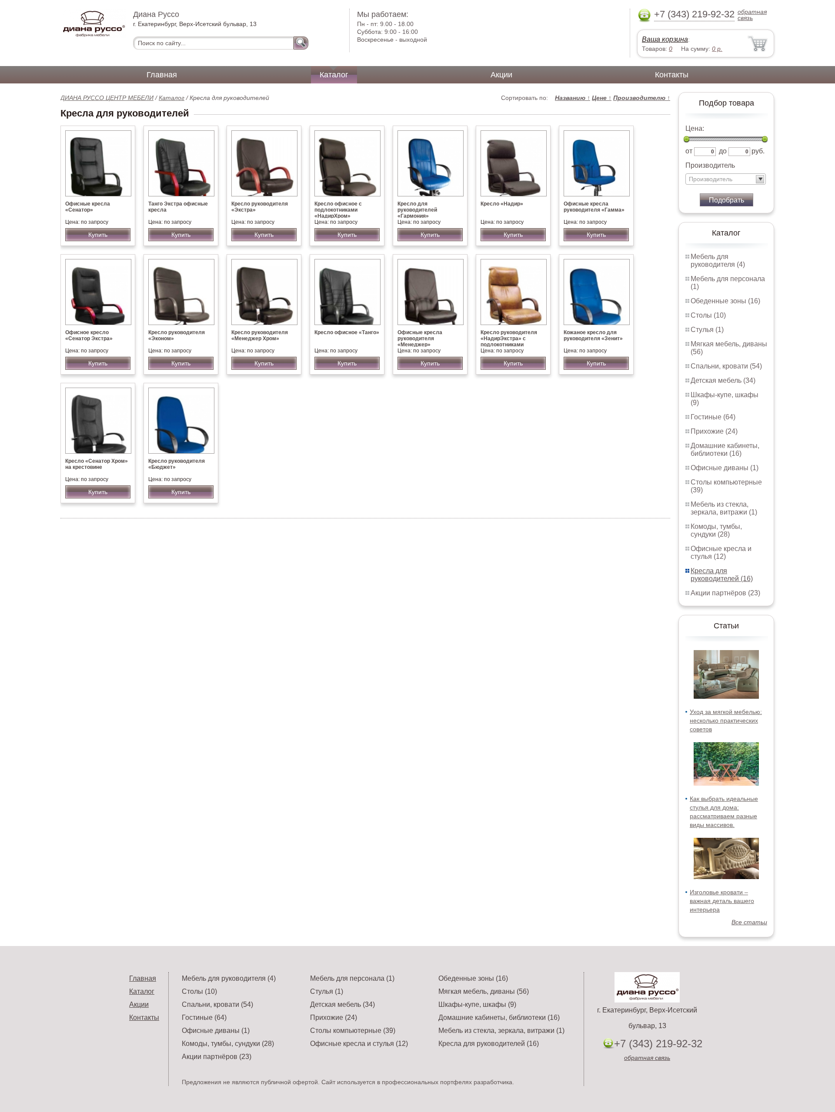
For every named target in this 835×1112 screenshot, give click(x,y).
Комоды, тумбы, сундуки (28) (716, 530)
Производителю (641, 97)
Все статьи (749, 922)
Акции (501, 74)
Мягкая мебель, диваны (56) (483, 991)
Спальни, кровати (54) (726, 366)
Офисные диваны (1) (724, 467)
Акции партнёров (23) (725, 593)
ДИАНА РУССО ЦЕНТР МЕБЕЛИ (107, 97)
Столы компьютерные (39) (352, 1030)
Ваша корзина (665, 39)
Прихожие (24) (714, 431)
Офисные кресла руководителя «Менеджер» (419, 338)
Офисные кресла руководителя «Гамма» (594, 207)
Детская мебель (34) (723, 380)
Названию (572, 97)
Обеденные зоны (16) (725, 301)
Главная (162, 74)
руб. (758, 151)
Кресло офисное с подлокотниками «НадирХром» (338, 210)
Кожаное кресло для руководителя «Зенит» (593, 335)
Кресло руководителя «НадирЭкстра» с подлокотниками (509, 338)
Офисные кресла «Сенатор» (87, 207)
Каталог (334, 74)
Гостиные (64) (713, 417)
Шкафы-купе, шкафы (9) (477, 1004)
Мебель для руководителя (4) (718, 260)
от (688, 151)
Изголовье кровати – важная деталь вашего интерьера (722, 901)
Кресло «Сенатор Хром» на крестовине (96, 464)
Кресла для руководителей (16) (722, 574)
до (723, 151)
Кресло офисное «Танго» (346, 332)
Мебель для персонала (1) (352, 978)
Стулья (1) (707, 329)
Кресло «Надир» (502, 204)
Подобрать (726, 200)
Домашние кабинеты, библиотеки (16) (725, 449)
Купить (97, 234)
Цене (601, 97)
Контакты (671, 74)
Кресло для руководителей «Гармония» (417, 210)
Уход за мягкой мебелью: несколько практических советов (726, 720)
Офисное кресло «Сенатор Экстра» (89, 335)
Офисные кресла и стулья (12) (721, 552)
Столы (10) (708, 315)
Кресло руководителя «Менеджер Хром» (259, 335)
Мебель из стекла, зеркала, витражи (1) (724, 508)
